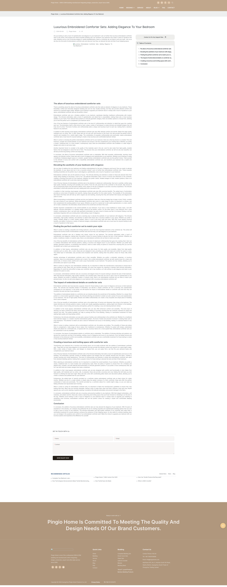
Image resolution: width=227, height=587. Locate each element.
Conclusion (144, 64)
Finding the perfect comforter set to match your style (156, 55)
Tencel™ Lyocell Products (125, 569)
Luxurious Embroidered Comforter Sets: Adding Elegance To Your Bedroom (82, 14)
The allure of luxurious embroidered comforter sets (155, 48)
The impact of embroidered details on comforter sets (156, 58)
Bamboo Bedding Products (125, 572)
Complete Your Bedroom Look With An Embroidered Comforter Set (61, 478)
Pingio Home (54, 14)
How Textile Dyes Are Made (103, 481)
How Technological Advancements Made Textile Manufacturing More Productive (71, 481)
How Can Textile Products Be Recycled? (149, 477)
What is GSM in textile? (144, 481)
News (169, 473)
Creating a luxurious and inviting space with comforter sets (156, 61)
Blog (174, 473)
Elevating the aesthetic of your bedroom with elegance (156, 51)
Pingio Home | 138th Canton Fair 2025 (106, 477)
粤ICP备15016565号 (109, 582)
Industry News (162, 473)
